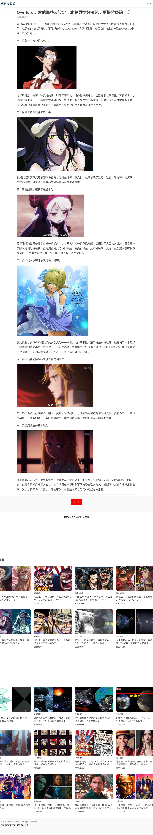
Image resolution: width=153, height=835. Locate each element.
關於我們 (4, 825)
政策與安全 (12, 825)
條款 (19, 825)
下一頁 (77, 502)
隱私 (22, 825)
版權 (26, 825)
